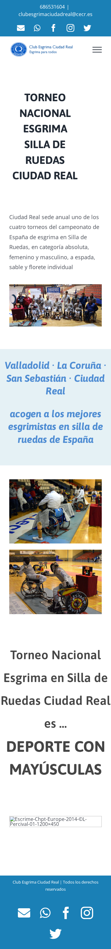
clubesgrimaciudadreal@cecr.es (55, 14)
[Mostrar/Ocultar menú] (97, 49)
